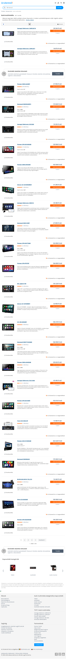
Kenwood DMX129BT (23, 223)
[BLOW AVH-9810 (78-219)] (9, 484)
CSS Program (37, 636)
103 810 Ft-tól (57, 401)
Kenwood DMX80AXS (23, 459)
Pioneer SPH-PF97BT (23, 263)
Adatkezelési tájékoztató (7, 653)
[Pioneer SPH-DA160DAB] (9, 149)
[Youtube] (63, 654)
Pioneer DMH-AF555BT (24, 164)
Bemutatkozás (5, 598)
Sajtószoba (4, 607)
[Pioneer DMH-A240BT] (9, 89)
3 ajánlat (57, 346)
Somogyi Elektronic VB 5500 (25, 124)
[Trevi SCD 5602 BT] (9, 426)
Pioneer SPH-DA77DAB (24, 243)
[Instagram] (59, 654)
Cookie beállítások (6, 633)
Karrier (3, 603)
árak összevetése (57, 31)
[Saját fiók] (63, 3)
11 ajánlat (57, 326)
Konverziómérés (38, 641)
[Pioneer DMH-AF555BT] (9, 170)
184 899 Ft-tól (57, 263)
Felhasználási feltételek (21, 653)
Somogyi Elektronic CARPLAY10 (26, 28)
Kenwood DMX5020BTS (24, 104)
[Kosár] (61, 3)
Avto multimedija (37, 649)
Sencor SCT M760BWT (23, 304)
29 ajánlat (57, 385)
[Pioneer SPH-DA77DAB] (9, 248)
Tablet (12, 575)
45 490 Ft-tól (57, 380)
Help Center (37, 628)
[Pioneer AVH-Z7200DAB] (9, 446)
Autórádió (33, 575)
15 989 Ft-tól (57, 421)
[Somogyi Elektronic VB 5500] (9, 129)
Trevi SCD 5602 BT (22, 421)
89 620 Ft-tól (57, 362)
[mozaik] (32, 24)
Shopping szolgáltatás (40, 637)
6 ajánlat (57, 367)
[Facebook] (56, 654)
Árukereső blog (5, 605)
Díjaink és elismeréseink (7, 602)
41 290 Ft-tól (57, 185)
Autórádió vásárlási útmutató (17, 71)
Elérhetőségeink (5, 600)
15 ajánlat (57, 149)
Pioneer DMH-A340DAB (24, 362)
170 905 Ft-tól (57, 459)
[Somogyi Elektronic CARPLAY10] (9, 33)
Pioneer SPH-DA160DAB (24, 144)
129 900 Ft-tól (57, 144)
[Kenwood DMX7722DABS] (9, 347)
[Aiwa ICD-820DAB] (9, 505)
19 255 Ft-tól (57, 124)
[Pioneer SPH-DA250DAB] (9, 525)
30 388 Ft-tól (57, 203)
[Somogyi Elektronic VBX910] (9, 208)
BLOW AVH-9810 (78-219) (24, 479)
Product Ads (37, 633)
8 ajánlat (57, 504)
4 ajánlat (57, 108)
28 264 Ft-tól (57, 28)
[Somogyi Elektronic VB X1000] (9, 386)
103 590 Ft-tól (57, 165)
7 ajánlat (57, 53)
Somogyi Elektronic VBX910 (25, 203)
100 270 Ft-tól (57, 322)
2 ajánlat (57, 189)
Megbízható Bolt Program (41, 629)
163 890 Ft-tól (57, 243)
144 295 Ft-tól (57, 520)
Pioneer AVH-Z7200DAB (24, 441)
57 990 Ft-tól (57, 84)
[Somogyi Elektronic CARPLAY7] (9, 54)
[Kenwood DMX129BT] (9, 228)
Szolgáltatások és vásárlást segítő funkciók (12, 626)
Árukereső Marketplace (40, 631)
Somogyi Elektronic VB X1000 (26, 380)
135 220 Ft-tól (57, 284)
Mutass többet (30, 20)
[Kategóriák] (55, 3)
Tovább (58, 74)
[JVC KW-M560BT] (9, 327)
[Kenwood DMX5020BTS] (9, 109)
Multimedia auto (25, 649)
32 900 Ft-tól (57, 304)
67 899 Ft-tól (57, 223)
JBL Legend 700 (21, 283)
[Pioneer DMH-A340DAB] (9, 367)
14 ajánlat (57, 129)
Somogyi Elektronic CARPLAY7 (26, 48)
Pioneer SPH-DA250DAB (24, 519)
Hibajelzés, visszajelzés (7, 631)
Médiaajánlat (37, 634)
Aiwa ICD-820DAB (22, 499)
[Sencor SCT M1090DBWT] (9, 190)
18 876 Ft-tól (57, 48)
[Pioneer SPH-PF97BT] (9, 268)
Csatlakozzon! (39, 644)
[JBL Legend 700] (9, 289)
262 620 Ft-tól (57, 441)
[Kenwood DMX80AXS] (9, 464)
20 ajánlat (57, 207)
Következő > (42, 540)
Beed (35, 639)
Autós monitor (53, 575)
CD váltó (36, 605)
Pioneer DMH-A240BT (23, 84)
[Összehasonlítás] (58, 3)
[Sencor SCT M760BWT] (9, 309)
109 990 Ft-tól (57, 499)
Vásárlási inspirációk (6, 629)
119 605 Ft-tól (57, 104)
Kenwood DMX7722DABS (24, 342)
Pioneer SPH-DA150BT (23, 400)
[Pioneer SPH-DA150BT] (9, 406)
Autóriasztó (37, 603)
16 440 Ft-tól (57, 479)
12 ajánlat (57, 33)
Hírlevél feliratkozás (6, 628)
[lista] (29, 24)
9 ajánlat (57, 169)
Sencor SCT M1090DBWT (24, 185)
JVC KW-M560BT (22, 322)
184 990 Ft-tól (57, 342)
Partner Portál (38, 626)
